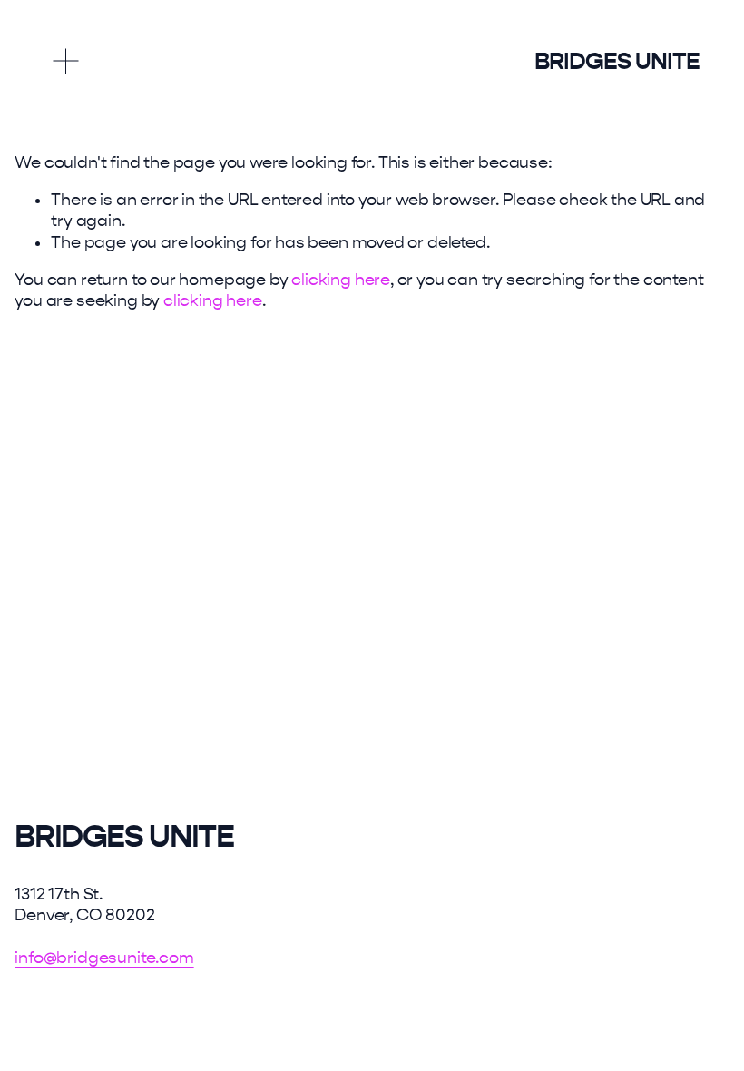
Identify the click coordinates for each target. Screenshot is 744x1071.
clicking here (340, 280)
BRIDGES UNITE (617, 61)
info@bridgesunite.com (104, 958)
